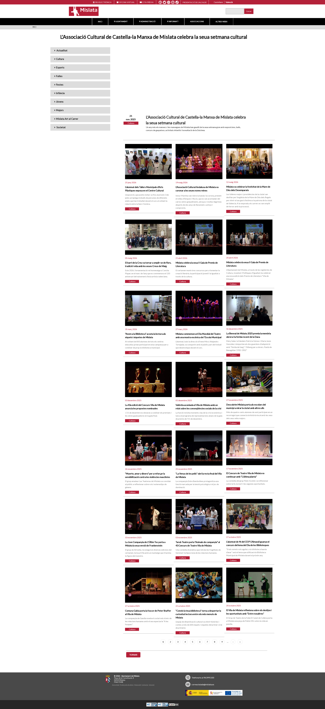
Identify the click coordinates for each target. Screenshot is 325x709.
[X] (164, 2)
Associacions (197, 21)
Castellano (218, 2)
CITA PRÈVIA (147, 2)
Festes (59, 84)
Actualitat (61, 50)
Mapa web (137, 685)
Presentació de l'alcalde (195, 2)
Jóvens (59, 101)
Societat (61, 127)
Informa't (173, 21)
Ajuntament (122, 21)
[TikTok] (177, 2)
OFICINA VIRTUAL (127, 2)
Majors (60, 110)
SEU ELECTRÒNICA (103, 2)
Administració (148, 21)
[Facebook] (160, 2)
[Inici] (82, 11)
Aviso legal (115, 685)
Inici (100, 21)
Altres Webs (221, 21)
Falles (59, 76)
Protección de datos (127, 685)
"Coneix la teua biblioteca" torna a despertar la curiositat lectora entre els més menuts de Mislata (198, 614)
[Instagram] (169, 2)
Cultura (60, 58)
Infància (60, 93)
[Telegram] (173, 2)
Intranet (151, 685)
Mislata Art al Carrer (67, 118)
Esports (60, 67)
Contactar (145, 685)
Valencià (229, 2)
